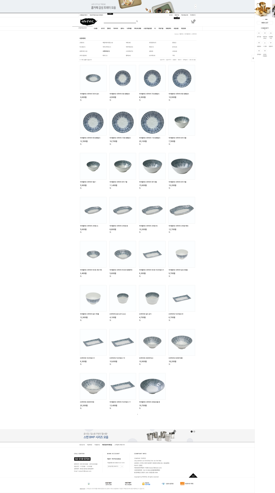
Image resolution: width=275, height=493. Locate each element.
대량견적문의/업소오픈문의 (96, 15)
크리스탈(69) (83, 55)
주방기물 (161, 28)
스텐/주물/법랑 (148, 28)
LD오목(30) (152, 55)
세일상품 (176, 28)
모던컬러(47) (152, 42)
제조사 (179, 59)
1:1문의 (265, 46)
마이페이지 (193, 15)
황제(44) (128, 55)
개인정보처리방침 (107, 445)
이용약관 (89, 445)
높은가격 (168, 59)
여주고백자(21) (107, 47)
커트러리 (115, 28)
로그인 (171, 15)
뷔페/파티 (168, 28)
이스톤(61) (82, 47)
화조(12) (105, 55)
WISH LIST (264, 23)
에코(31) (151, 47)
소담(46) (174, 51)
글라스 (122, 28)
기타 (173, 55)
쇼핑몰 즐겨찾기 (83, 15)
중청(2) (174, 42)
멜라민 (109, 28)
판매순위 (185, 59)
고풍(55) (81, 42)
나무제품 (129, 28)
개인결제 (183, 28)
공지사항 (259, 36)
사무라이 (194, 34)
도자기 (103, 28)
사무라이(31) (106, 51)
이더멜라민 (187, 34)
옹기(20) (174, 47)
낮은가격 (162, 59)
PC (155, 28)
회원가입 (177, 15)
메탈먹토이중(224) (108, 42)
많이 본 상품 (192, 59)
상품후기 (271, 46)
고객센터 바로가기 (120, 445)
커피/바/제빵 (137, 28)
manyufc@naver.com (155, 468)
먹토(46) (128, 42)
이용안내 (97, 445)
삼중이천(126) (83, 51)
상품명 (174, 59)
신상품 (95, 28)
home (176, 34)
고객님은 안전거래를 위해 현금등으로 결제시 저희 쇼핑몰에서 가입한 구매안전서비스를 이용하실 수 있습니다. (115, 488)
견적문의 (259, 54)
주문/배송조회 (184, 15)
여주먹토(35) (129, 47)
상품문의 (259, 46)
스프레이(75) (129, 51)
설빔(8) (151, 51)
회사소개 (81, 445)
